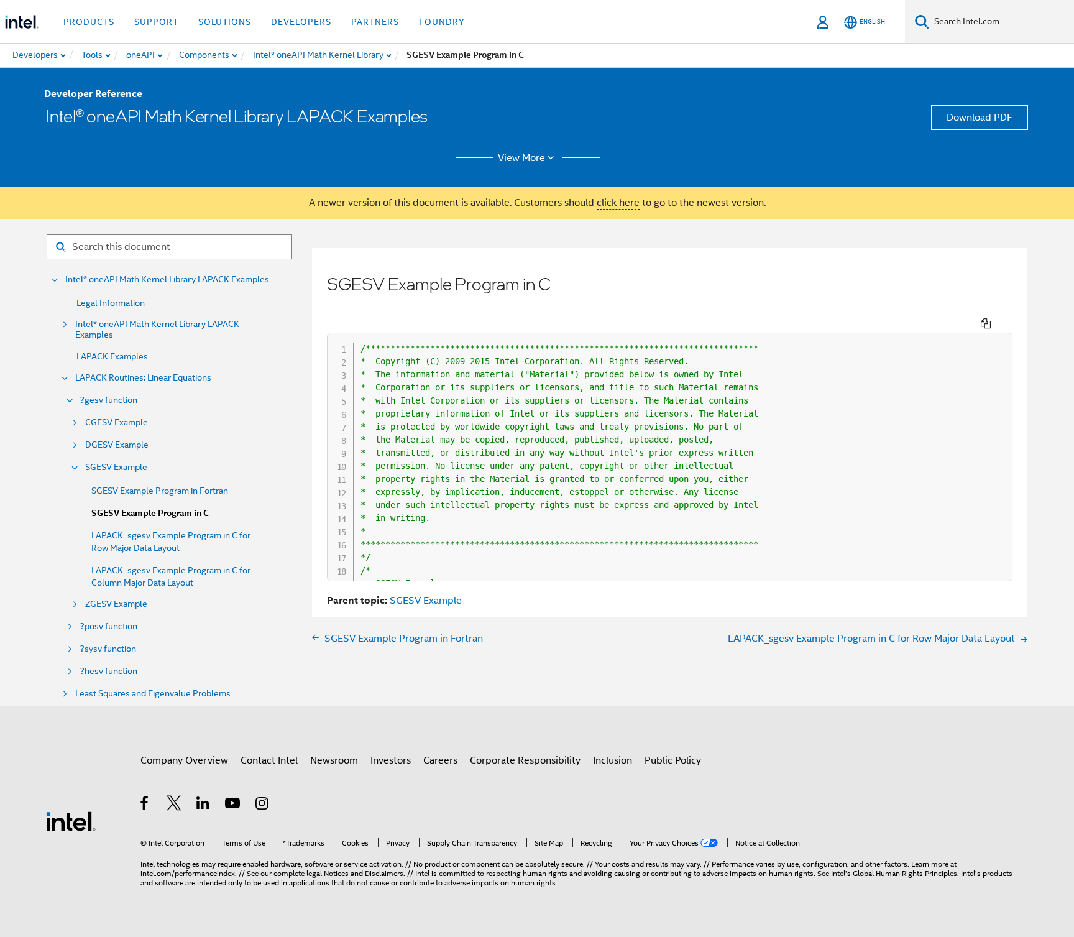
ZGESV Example (116, 604)
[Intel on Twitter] (174, 805)
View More (521, 158)
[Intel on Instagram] (262, 805)
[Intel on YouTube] (233, 805)
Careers (440, 760)
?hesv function (108, 671)
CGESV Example (116, 422)
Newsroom (334, 760)
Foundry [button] (442, 21)
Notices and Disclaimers (363, 873)
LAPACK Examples (112, 356)
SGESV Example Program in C (150, 513)
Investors (390, 760)
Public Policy (673, 760)
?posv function (108, 626)
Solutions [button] (224, 21)
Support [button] (156, 21)
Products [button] (88, 21)
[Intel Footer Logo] (71, 821)
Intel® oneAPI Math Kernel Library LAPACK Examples (167, 279)
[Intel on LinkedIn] (203, 805)
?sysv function (108, 649)
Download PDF (979, 117)
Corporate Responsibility (525, 760)
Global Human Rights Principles (905, 873)
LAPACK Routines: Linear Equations (143, 377)
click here (618, 202)
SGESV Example (116, 467)
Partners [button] (375, 21)
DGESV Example (117, 445)
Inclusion (612, 760)
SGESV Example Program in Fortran (159, 490)
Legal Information (110, 302)
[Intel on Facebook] (145, 805)
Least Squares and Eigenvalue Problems (153, 693)
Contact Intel (269, 760)
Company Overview (184, 760)
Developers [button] (301, 21)
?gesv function (108, 400)
